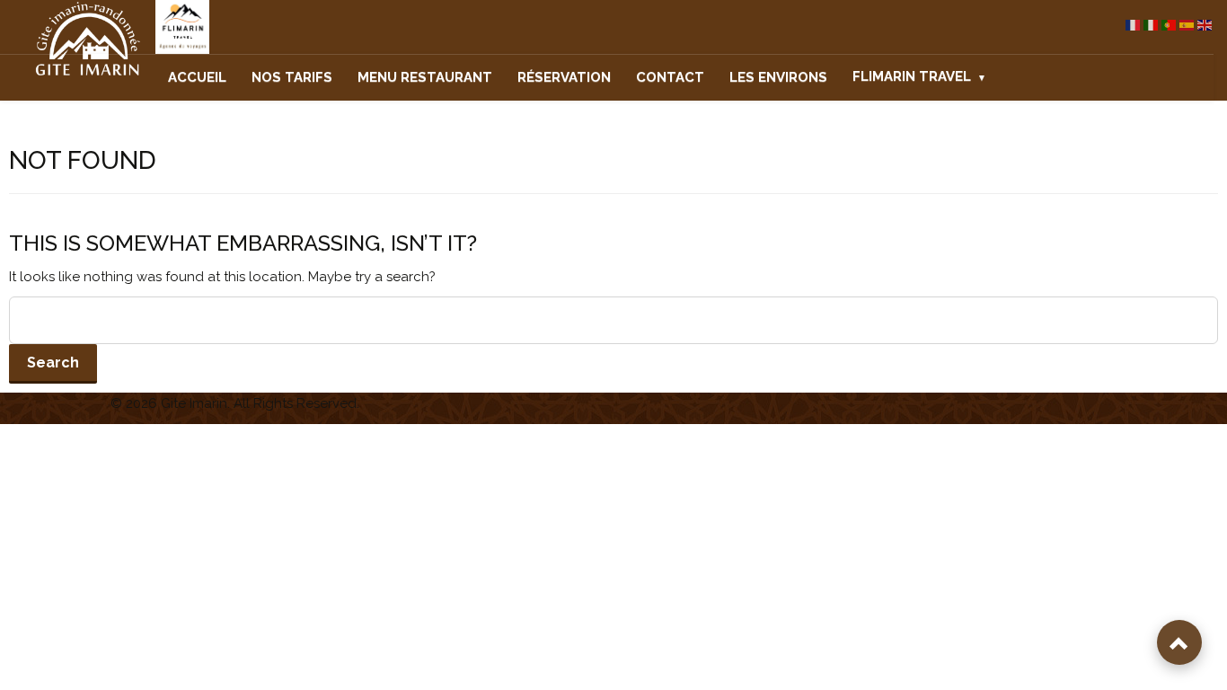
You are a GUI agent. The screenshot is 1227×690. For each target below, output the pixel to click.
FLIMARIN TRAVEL (911, 76)
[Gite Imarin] (71, 39)
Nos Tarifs (292, 77)
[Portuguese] (1169, 24)
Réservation (564, 77)
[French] (1133, 24)
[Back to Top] (1179, 642)
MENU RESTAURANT (425, 77)
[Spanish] (1187, 24)
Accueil (197, 77)
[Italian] (1151, 24)
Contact (670, 77)
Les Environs (778, 77)
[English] (1205, 24)
